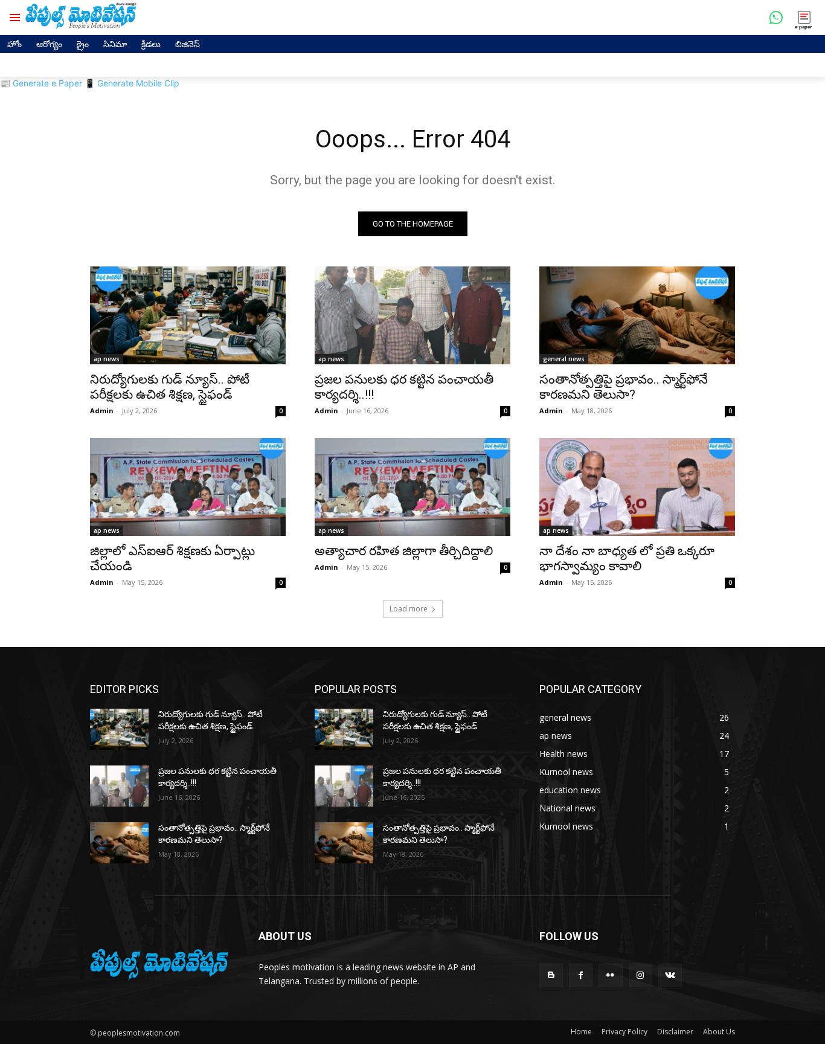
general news (564, 359)
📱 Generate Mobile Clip (132, 83)
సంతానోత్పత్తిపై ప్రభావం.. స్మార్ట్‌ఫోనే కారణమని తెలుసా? (623, 387)
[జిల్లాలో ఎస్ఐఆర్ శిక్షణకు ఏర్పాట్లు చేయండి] (188, 487)
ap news (107, 359)
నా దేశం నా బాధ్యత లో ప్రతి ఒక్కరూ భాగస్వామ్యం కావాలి (626, 558)
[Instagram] (640, 975)
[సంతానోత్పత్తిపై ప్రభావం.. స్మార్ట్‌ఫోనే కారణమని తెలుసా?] (637, 315)
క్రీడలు (151, 44)
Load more (409, 609)
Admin (102, 410)
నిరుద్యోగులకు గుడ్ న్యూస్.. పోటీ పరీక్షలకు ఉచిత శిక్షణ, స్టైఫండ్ (169, 387)
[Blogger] (551, 975)
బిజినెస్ (187, 44)
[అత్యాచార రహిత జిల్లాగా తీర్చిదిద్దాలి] (412, 487)
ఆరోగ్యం (49, 44)
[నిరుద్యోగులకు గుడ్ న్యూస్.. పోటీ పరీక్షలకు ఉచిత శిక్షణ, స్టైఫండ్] (188, 315)
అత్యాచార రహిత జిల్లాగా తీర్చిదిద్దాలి (404, 551)
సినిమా (115, 44)
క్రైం (83, 44)
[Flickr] (610, 975)
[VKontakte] (670, 975)
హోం (14, 44)
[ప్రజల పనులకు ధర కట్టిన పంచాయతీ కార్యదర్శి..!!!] (412, 315)
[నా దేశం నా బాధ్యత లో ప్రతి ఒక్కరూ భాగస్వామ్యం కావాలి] (637, 487)
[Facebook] (580, 975)
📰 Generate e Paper (41, 83)
